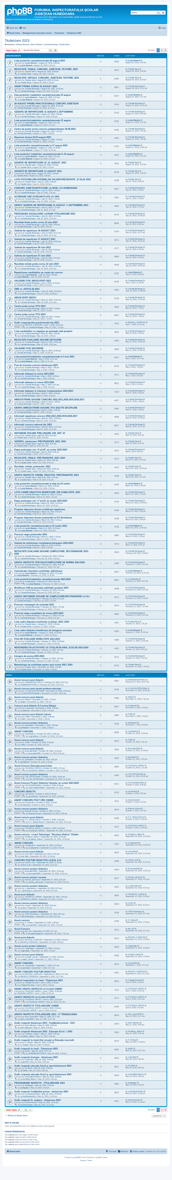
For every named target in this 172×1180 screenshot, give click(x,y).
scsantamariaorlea (32, 1094)
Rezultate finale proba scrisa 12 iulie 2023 (35, 222)
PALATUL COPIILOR (33, 325)
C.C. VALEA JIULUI (33, 820)
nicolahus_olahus (32, 837)
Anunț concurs (22, 920)
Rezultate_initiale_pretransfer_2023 (32, 466)
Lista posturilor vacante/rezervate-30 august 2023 (39, 60)
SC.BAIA (28, 1068)
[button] (165, 50)
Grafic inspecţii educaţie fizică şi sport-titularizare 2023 (42, 1066)
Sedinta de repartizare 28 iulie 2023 (32, 247)
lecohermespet (31, 1102)
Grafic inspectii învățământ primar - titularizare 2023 (41, 1091)
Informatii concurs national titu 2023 (33, 424)
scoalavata (29, 708)
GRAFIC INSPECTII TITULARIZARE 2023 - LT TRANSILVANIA (45, 1014)
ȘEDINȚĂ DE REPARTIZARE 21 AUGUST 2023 (38, 171)
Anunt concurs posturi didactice (31, 774)
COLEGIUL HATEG (33, 768)
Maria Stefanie (36, 44)
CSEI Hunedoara (32, 914)
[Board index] (20, 11)
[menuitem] (22, 28)
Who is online (12, 1123)
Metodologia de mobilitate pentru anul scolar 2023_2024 (43, 664)
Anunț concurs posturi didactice (31, 723)
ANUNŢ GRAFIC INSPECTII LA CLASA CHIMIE (38, 989)
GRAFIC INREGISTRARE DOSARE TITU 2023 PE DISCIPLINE (45, 408)
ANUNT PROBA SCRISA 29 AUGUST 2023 (35, 86)
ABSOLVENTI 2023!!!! (25, 297)
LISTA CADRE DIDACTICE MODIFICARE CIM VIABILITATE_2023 (47, 492)
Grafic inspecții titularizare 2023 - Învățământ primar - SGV (44, 1023)
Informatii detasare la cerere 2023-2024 (34, 374)
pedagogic (29, 1085)
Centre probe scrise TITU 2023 (30, 306)
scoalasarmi (30, 845)
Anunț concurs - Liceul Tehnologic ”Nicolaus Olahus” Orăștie (46, 834)
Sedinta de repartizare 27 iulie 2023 (32, 255)
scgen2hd (32, 925)
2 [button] (161, 50)
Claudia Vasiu (64, 44)
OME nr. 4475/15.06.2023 (26, 289)
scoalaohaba (30, 581)
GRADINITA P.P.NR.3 (33, 682)
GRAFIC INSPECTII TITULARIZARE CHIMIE (36, 1006)
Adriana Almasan (23, 44)
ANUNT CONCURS (23, 731)
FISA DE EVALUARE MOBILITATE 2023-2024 (37, 639)
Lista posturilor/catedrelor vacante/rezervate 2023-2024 (42, 579)
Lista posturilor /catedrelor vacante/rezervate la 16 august (44, 154)
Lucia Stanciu (31, 63)
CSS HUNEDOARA (33, 785)
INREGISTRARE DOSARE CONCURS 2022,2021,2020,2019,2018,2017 (49, 399)
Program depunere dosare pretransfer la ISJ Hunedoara (43, 517)
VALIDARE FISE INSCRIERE (29, 348)
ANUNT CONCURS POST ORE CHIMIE (34, 800)
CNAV (27, 717)
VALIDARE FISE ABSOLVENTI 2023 (32, 280)
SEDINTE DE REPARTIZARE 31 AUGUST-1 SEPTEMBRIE (43, 112)
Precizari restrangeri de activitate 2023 (34, 604)
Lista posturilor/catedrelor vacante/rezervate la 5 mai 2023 (44, 356)
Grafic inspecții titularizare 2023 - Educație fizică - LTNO (43, 1031)
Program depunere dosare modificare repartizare (39, 509)
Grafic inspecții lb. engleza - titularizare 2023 (37, 1100)
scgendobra (30, 734)
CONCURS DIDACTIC (25, 791)
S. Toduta (29, 923)
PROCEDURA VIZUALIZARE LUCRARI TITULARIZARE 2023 (44, 214)
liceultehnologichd (35, 933)
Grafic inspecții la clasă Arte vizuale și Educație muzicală (44, 1040)
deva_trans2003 (31, 1017)
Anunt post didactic (24, 894)
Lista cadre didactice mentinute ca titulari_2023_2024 (41, 622)
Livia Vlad (29, 854)
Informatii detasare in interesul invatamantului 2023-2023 (43, 391)
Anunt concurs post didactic (29, 697)
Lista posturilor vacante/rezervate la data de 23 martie (42, 483)
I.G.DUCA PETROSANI (34, 691)
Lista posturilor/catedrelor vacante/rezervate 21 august (42, 120)
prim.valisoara (30, 1025)
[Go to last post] (142, 60)
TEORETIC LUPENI (33, 897)
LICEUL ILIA (30, 862)
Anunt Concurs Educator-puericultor (33, 766)
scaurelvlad (29, 965)
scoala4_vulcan (31, 957)
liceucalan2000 (31, 751)
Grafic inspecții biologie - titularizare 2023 (36, 1057)
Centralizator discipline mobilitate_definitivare (38, 571)
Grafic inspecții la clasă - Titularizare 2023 (36, 1048)
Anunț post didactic (24, 937)
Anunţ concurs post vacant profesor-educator (37, 688)
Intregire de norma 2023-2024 (29, 656)
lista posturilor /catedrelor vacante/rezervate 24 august (42, 95)
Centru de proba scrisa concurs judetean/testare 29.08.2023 (45, 129)
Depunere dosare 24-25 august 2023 (32, 137)
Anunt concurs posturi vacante (30, 877)
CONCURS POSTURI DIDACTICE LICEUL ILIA (37, 860)
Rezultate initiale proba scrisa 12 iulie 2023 (36, 264)
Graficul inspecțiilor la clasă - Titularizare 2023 (38, 980)
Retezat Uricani (31, 811)
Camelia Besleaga (50, 44)
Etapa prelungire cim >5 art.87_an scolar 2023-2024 (40, 449)
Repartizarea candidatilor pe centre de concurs (38, 272)
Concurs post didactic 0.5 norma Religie (35, 706)
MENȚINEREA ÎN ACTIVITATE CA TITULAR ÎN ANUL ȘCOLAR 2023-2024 (51, 647)
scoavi (27, 905)
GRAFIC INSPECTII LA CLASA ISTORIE (34, 997)
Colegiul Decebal (31, 983)
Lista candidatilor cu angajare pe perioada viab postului (43, 331)
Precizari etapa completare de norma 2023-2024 (38, 613)
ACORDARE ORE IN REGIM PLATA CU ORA (36, 196)
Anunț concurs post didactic (29, 680)
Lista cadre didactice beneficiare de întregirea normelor (43, 630)
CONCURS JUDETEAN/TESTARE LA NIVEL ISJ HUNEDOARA (45, 188)
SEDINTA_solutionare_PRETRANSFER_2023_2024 (40, 441)
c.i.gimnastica (30, 888)
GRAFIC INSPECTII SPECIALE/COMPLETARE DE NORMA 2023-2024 (49, 562)
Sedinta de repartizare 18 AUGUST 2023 (34, 230)
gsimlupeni (29, 725)
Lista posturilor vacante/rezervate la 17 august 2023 (41, 145)
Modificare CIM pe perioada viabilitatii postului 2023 (41, 588)
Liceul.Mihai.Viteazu (33, 1077)
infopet (27, 699)
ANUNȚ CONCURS (23, 843)
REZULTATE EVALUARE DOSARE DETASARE (37, 340)
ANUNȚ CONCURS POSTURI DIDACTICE (35, 972)
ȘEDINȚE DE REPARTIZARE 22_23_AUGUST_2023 (40, 162)
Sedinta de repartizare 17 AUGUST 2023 (34, 239)
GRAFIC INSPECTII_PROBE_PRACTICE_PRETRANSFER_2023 (46, 475)
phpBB (77, 1157)
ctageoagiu (29, 948)
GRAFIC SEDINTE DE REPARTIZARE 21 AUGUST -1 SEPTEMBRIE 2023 (51, 205)
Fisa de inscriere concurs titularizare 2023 (36, 365)
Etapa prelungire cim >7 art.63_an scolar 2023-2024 (40, 501)
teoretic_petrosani (32, 880)
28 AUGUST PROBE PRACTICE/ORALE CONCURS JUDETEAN (46, 103)
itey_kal (28, 931)
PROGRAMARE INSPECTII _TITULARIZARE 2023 (39, 1083)
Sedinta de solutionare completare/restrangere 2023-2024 (43, 543)
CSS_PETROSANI (32, 777)
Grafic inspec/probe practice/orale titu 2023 (36, 322)
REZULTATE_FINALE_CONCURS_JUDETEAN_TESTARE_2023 (46, 69)
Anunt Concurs (22, 929)
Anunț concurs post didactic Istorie (32, 714)
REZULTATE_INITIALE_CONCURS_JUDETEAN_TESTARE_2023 (46, 78)
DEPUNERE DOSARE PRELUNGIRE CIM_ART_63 (39, 433)
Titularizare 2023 (17, 40)
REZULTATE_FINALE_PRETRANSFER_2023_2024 (39, 458)
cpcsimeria (29, 794)
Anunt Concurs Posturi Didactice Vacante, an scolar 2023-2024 (46, 783)
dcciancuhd (29, 802)
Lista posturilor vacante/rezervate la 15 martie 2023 (40, 526)
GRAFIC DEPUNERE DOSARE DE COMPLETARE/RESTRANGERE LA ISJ (52, 596)
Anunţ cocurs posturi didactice (30, 946)
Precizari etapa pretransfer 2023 (30, 534)
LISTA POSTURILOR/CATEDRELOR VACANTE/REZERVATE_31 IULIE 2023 (52, 179)
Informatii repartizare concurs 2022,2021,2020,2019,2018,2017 (45, 416)
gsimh (27, 1051)
